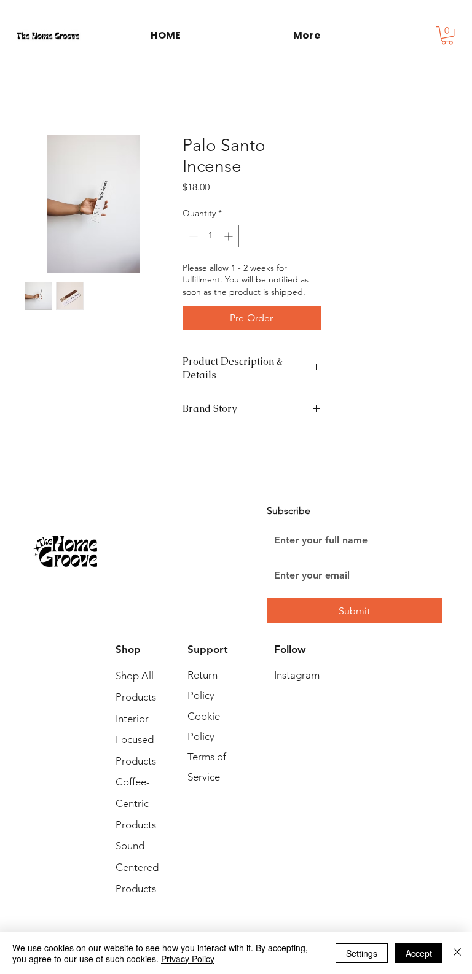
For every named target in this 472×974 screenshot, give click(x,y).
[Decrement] (192, 236)
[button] (447, 35)
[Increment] (229, 236)
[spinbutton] (211, 236)
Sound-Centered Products (137, 867)
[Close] (457, 953)
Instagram (297, 675)
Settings (361, 953)
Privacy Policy (187, 959)
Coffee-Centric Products (136, 803)
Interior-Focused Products (136, 739)
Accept (419, 953)
